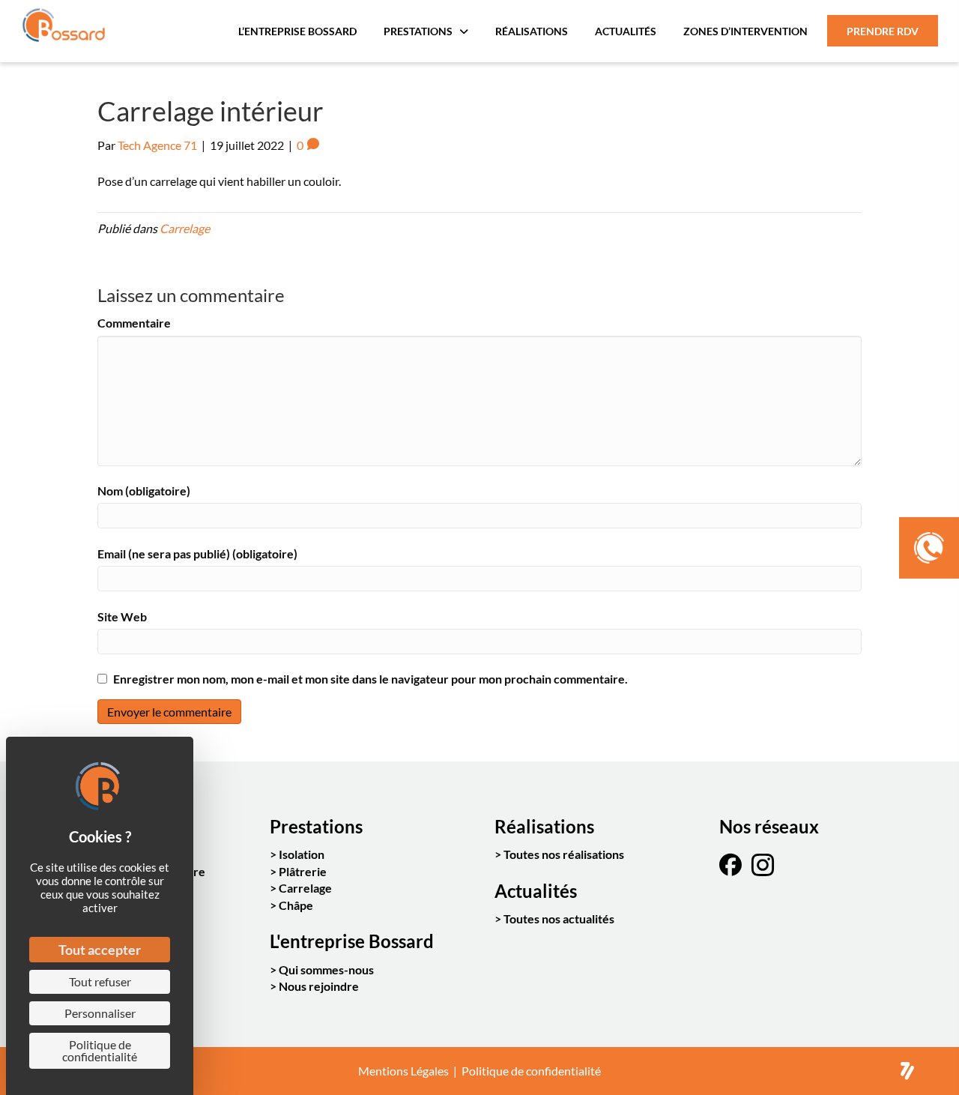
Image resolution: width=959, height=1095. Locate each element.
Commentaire (134, 323)
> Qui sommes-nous (322, 969)
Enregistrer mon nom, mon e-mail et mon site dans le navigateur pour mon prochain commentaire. (370, 679)
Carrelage (185, 228)
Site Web (122, 616)
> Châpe (291, 905)
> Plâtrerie (298, 871)
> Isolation (297, 854)
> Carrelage (301, 888)
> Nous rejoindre (314, 986)
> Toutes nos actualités (554, 918)
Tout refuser (100, 981)
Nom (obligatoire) (143, 490)
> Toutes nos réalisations (559, 854)
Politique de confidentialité (531, 1071)
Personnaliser (100, 1013)
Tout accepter (99, 949)
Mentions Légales (403, 1071)
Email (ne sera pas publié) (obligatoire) (197, 553)
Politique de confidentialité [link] (99, 1050)
